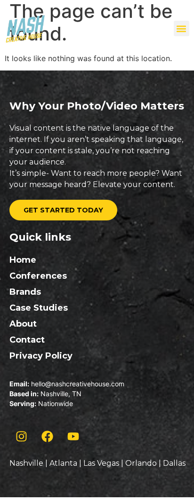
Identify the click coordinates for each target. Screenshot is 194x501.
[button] (181, 28)
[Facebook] (47, 436)
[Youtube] (73, 436)
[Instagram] (21, 436)
